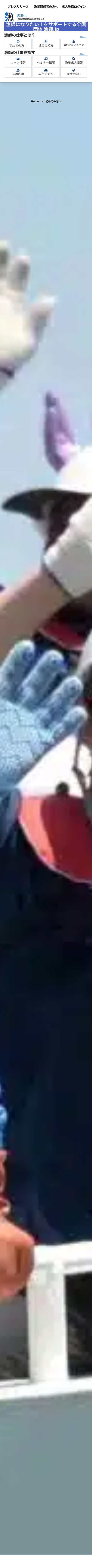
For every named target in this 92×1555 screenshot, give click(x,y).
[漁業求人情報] (73, 58)
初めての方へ (18, 45)
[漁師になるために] (73, 41)
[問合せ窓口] (73, 70)
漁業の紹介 (46, 45)
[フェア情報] (18, 58)
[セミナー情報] (45, 58)
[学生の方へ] (45, 70)
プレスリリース (18, 6)
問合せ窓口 (74, 74)
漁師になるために (74, 45)
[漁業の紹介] (45, 41)
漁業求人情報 (74, 62)
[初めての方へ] (18, 41)
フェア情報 (18, 62)
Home (35, 101)
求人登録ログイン (74, 6)
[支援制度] (18, 70)
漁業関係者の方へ (46, 6)
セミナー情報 (46, 62)
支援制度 (18, 74)
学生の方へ (46, 74)
